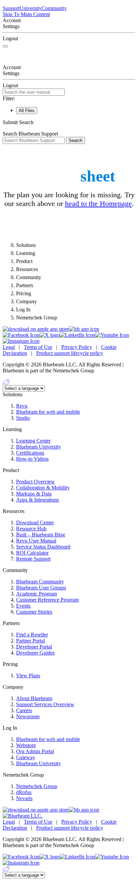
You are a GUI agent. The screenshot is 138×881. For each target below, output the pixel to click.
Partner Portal (30, 640)
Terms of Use (38, 347)
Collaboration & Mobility (43, 487)
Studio (23, 418)
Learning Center (33, 441)
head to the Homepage (98, 203)
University (30, 8)
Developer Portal (34, 647)
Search (75, 140)
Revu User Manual (36, 540)
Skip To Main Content (26, 14)
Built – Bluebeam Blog (40, 534)
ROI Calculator (32, 553)
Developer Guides (35, 653)
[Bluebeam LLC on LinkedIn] (77, 335)
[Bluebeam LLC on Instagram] (21, 341)
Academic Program (36, 594)
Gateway (25, 757)
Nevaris (24, 798)
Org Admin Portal (35, 751)
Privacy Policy (76, 347)
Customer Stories (34, 612)
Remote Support (33, 559)
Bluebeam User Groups (41, 587)
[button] (69, 122)
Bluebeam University (38, 447)
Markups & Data (34, 494)
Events (23, 606)
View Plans (28, 675)
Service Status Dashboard (43, 547)
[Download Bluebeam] (84, 329)
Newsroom (28, 716)
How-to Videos (32, 459)
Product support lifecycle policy (69, 353)
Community (54, 8)
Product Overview (35, 481)
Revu (21, 406)
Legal (9, 347)
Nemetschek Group (36, 786)
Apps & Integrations (37, 500)
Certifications (30, 453)
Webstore (26, 745)
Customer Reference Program (47, 600)
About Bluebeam (34, 698)
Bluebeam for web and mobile (48, 412)
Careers (24, 710)
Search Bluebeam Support (30, 134)
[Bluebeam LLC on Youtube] (112, 335)
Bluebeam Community (40, 581)
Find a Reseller (32, 634)
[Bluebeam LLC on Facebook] (21, 335)
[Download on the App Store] (36, 329)
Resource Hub (31, 528)
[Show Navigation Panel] (5, 46)
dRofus (23, 792)
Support (11, 8)
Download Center (35, 522)
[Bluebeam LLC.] (23, 816)
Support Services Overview (45, 704)
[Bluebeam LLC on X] (50, 335)
